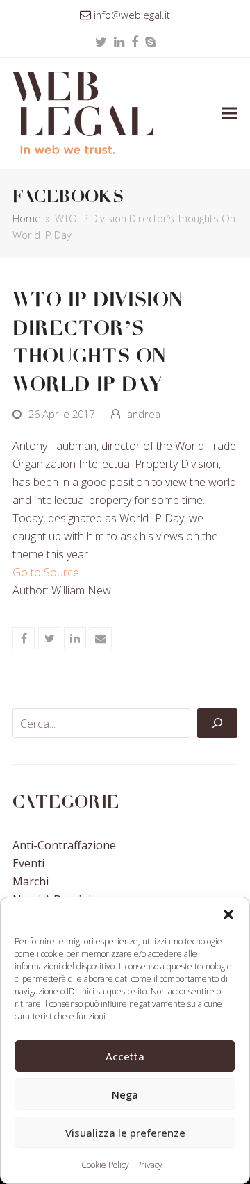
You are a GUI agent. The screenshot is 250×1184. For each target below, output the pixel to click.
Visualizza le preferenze (125, 1133)
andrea (143, 414)
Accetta (125, 1056)
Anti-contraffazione (64, 845)
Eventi (28, 863)
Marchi (30, 881)
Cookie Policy (105, 1165)
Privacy (149, 1165)
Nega (125, 1094)
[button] (228, 915)
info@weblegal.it (132, 15)
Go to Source (45, 572)
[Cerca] (217, 723)
